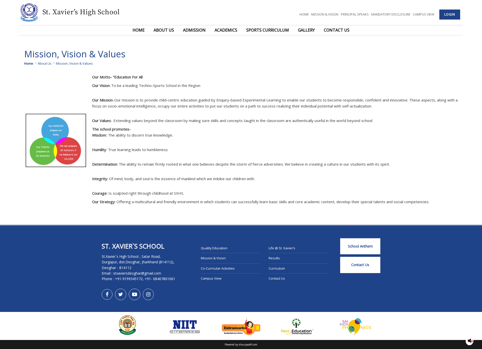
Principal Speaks (355, 14)
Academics (226, 30)
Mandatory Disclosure (390, 14)
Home (304, 14)
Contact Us (336, 30)
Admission (194, 30)
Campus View (423, 14)
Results (274, 258)
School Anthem (360, 246)
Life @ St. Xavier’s (282, 248)
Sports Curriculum (267, 30)
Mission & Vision (324, 14)
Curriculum (277, 268)
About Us (164, 30)
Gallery (306, 30)
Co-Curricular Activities (218, 268)
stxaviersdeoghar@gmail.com (137, 273)
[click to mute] (470, 340)
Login (449, 14)
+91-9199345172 (129, 278)
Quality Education (214, 248)
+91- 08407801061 (160, 278)
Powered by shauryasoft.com (241, 344)
